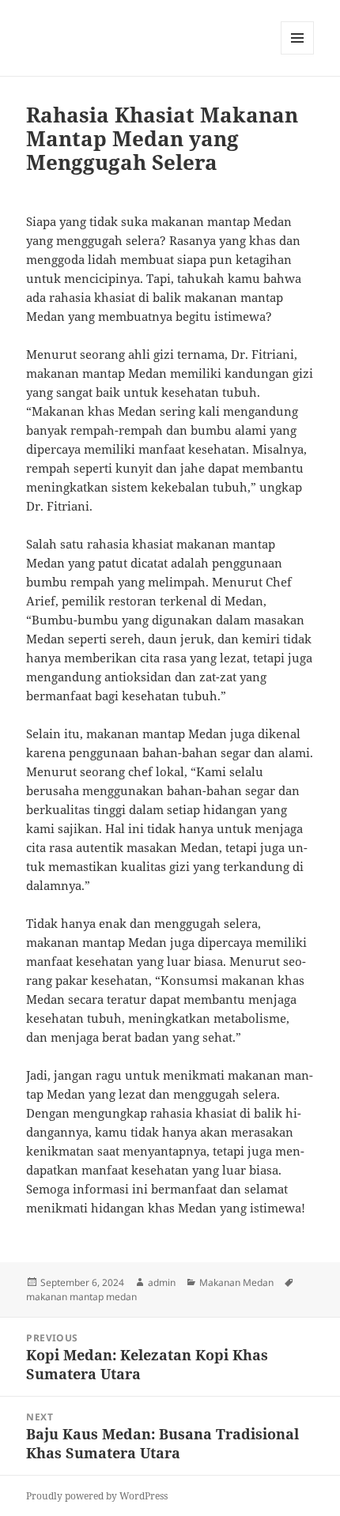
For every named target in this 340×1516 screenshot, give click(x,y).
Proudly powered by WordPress (97, 1496)
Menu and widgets (297, 54)
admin (162, 1282)
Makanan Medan (236, 1282)
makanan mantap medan (81, 1296)
